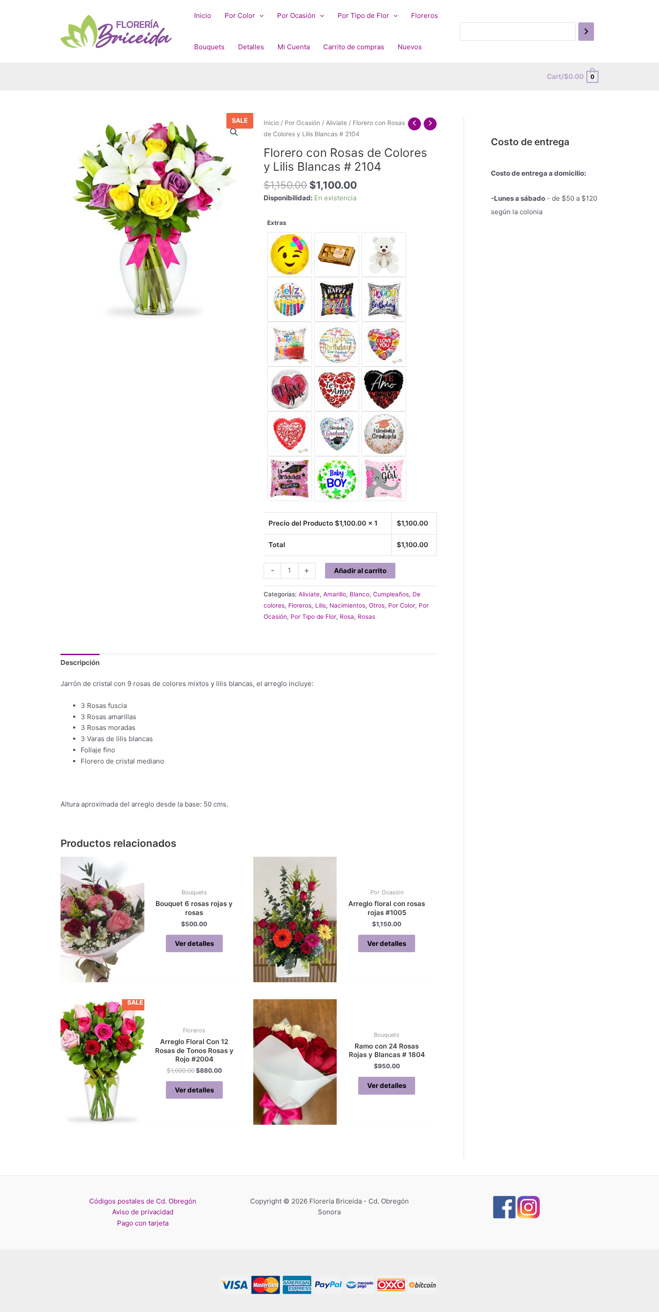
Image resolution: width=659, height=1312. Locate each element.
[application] (259, 15)
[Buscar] (586, 31)
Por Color (240, 15)
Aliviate (336, 122)
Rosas (366, 616)
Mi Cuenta (293, 47)
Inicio (202, 15)
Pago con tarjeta (143, 1223)
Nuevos (410, 47)
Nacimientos (347, 605)
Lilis (320, 605)
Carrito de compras (353, 47)
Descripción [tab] (80, 662)
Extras (276, 222)
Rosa (347, 616)
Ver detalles (194, 943)
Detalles (251, 47)
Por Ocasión (296, 15)
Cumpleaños (391, 594)
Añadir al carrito (360, 570)
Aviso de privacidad (142, 1212)
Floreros (424, 15)
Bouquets (209, 47)
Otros (377, 605)
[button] (234, 132)
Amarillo (334, 594)
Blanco (359, 594)
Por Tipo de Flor (363, 15)
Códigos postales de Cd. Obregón (142, 1201)
